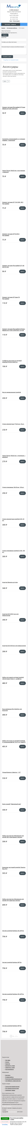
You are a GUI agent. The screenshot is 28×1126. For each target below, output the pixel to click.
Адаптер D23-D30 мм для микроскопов (14, 645)
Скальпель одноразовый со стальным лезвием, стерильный (13, 139)
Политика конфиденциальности (13, 1079)
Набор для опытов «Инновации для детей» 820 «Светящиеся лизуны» (13, 836)
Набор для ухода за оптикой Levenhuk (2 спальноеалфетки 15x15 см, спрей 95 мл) (14, 742)
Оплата (7, 1062)
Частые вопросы (9, 1069)
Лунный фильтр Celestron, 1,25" (11, 772)
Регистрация (16, 21)
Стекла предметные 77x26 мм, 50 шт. (13, 424)
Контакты (7, 1075)
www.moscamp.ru (12, 1111)
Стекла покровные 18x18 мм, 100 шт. (13, 487)
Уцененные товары (10, 1090)
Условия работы (9, 1077)
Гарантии (7, 1063)
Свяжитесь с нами (10, 1067)
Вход (11, 21)
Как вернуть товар (10, 1065)
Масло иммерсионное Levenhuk (11, 392)
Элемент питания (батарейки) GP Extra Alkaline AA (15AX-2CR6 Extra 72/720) (13, 329)
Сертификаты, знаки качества (13, 1080)
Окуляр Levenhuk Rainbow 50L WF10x (13, 930)
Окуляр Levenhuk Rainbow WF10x (11, 962)
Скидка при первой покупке (12, 1086)
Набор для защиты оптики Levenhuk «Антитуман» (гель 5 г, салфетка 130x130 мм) (13, 679)
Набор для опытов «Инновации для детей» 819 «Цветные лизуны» (13, 899)
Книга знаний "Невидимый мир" (11, 804)
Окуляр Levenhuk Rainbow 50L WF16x (13, 994)
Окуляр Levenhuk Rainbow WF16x (11, 1025)
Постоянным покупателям (12, 1088)
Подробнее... (5, 1124)
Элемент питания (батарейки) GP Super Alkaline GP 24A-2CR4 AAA (13, 108)
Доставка (7, 1060)
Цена (5, 81)
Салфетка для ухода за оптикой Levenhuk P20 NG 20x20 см (12, 361)
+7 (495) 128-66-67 (14, 10)
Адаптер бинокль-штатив (10, 582)
